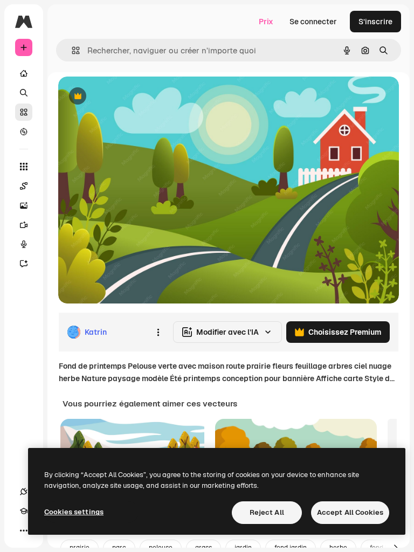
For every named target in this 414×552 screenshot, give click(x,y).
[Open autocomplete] (71, 50)
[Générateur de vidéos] (23, 224)
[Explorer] (23, 131)
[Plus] (23, 530)
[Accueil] (23, 73)
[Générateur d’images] (23, 205)
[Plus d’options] (158, 332)
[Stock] (23, 112)
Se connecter (313, 21)
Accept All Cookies (350, 512)
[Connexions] (23, 491)
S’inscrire (375, 21)
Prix (266, 21)
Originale (129, 97)
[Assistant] (23, 263)
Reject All (267, 512)
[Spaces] (23, 186)
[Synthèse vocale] (23, 244)
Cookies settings (74, 511)
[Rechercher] (23, 92)
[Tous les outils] (23, 166)
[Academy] (23, 511)
